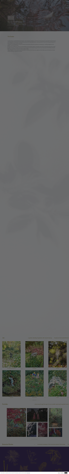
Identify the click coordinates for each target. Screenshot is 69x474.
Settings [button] (59, 472)
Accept (66, 472)
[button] (58, 3)
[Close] (68, 472)
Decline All (62, 472)
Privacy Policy (28, 472)
